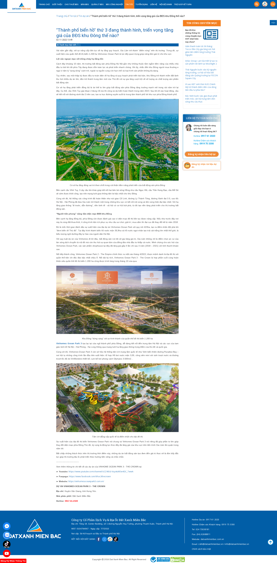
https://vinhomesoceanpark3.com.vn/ (86, 481)
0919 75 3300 (228, 524)
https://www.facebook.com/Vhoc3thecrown (90, 476)
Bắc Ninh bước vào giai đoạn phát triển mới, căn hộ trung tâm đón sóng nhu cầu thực (201, 98)
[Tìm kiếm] (256, 4)
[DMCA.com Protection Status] (177, 559)
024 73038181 (202, 529)
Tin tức (129, 4)
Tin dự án (84, 16)
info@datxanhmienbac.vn (237, 544)
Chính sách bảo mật (201, 549)
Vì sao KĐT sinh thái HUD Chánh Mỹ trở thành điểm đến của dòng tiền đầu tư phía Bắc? (200, 87)
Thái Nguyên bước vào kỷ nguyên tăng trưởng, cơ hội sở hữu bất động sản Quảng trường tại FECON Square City (201, 74)
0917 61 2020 (212, 519)
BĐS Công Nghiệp (114, 4)
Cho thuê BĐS (71, 4)
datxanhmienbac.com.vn (212, 539)
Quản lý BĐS (97, 4)
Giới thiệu (57, 4)
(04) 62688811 (203, 534)
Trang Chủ (44, 4)
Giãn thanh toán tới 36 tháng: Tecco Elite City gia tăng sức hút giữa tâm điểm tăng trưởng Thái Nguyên (200, 50)
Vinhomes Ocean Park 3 (69, 343)
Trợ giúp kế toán (182, 4)
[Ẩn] (78, 44)
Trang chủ (62, 16)
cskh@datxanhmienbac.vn (210, 544)
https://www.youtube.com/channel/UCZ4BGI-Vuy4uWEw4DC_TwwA (100, 471)
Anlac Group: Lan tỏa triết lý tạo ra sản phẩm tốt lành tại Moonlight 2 (201, 62)
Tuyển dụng (141, 4)
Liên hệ (153, 4)
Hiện (273, 22)
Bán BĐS (85, 4)
